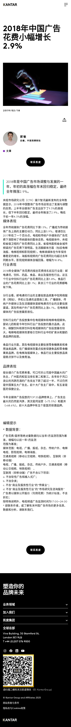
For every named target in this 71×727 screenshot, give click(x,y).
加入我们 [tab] (9, 612)
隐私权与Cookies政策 (14, 708)
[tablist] (35, 650)
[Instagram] (5, 651)
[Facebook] (11, 651)
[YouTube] (17, 651)
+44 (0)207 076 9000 (17, 641)
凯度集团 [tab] (9, 620)
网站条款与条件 (11, 703)
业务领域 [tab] (9, 604)
